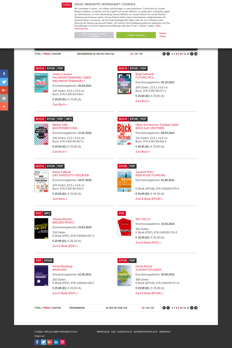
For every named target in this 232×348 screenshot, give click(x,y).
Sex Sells (143, 219)
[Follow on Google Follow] (49, 342)
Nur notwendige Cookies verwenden (94, 35)
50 (141, 53)
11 (184, 53)
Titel (37, 53)
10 (131, 53)
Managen (59, 269)
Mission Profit (63, 222)
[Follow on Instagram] (62, 342)
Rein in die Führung (150, 175)
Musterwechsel (65, 128)
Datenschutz (124, 332)
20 (136, 53)
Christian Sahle (169, 124)
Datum (56, 53)
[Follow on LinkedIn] (56, 342)
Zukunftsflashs (148, 269)
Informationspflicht (146, 332)
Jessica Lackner (62, 74)
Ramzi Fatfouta (61, 172)
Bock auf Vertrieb (150, 128)
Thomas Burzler (62, 219)
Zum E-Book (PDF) (64, 246)
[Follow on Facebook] (37, 342)
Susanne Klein (144, 172)
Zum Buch (58, 104)
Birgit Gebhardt (145, 74)
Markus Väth (60, 124)
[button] (4, 74)
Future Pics (145, 77)
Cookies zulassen (136, 35)
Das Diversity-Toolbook (70, 175)
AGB (113, 332)
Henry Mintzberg (62, 266)
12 (188, 53)
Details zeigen (162, 34)
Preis (46, 53)
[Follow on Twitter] (43, 342)
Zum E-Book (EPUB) (148, 198)
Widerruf (164, 332)
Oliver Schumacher (147, 124)
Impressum (103, 332)
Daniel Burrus (144, 266)
